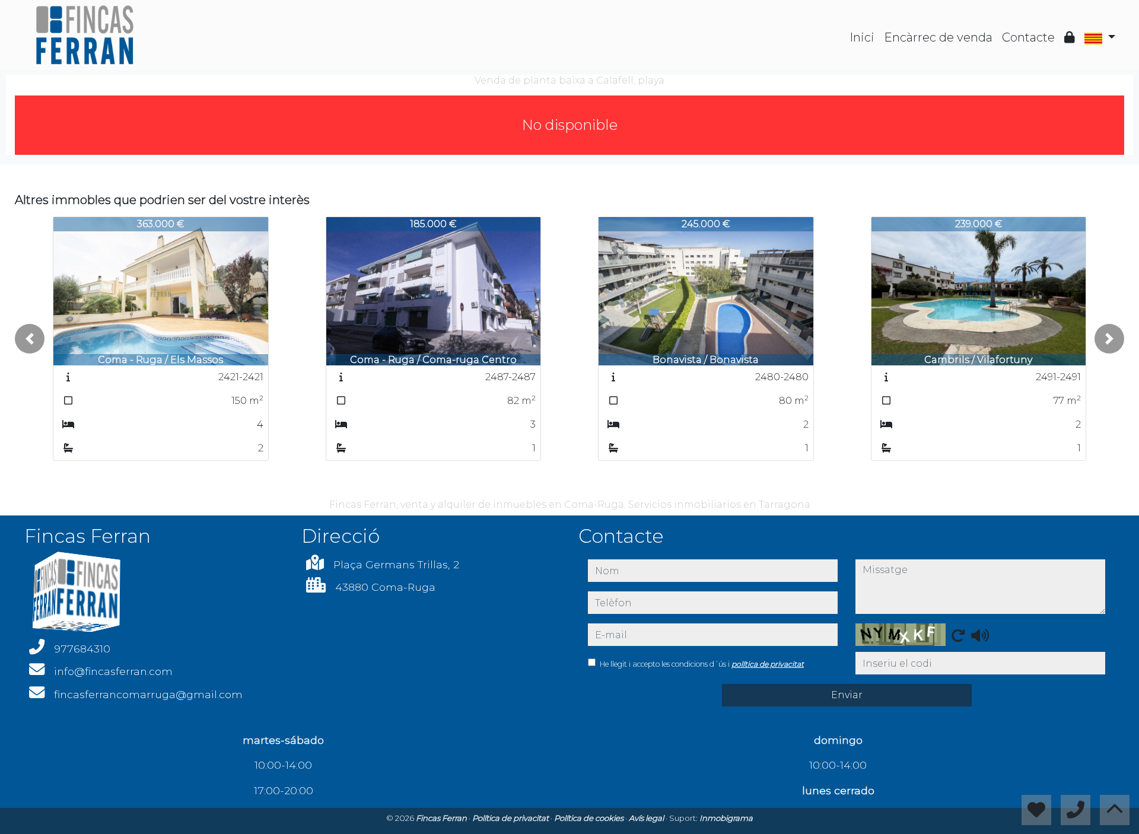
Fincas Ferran (442, 818)
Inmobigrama (726, 818)
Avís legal (647, 818)
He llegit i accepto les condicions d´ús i (702, 664)
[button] (29, 339)
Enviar (847, 695)
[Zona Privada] (1070, 37)
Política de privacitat (511, 818)
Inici (862, 37)
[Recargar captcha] (958, 635)
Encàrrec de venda (938, 37)
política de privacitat (767, 664)
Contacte (1028, 37)
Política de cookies (589, 818)
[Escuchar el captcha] (980, 635)
